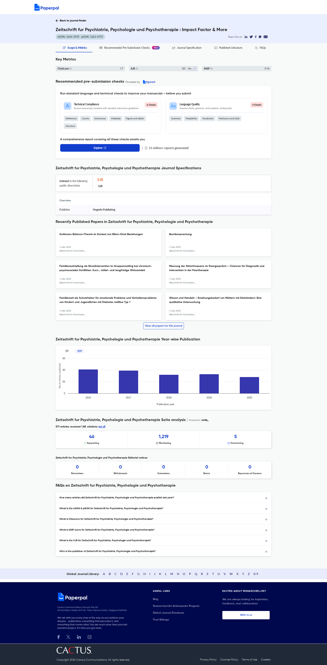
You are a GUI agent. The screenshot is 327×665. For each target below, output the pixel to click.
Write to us (246, 615)
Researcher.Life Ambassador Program (176, 606)
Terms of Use (249, 659)
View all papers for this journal (163, 326)
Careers (265, 659)
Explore (98, 147)
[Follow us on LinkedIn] (79, 636)
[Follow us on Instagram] (89, 636)
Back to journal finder (73, 20)
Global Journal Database (168, 613)
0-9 (256, 574)
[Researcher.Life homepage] (93, 596)
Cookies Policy (229, 659)
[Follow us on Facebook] (58, 636)
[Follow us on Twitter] (68, 636)
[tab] (163, 497)
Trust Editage (161, 619)
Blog (155, 599)
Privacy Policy (208, 659)
